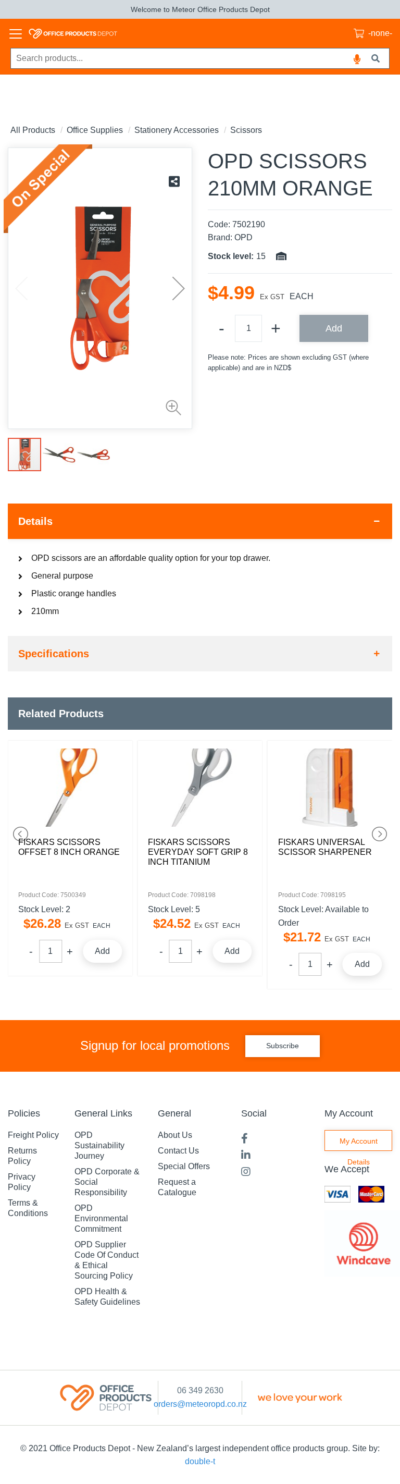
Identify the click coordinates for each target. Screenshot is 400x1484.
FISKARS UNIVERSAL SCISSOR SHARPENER (325, 847)
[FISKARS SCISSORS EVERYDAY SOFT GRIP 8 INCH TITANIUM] (200, 788)
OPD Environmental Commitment (101, 1218)
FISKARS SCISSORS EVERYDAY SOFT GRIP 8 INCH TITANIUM (198, 852)
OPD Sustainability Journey (99, 1145)
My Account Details (359, 1144)
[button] (171, 407)
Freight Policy (33, 1135)
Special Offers (184, 1166)
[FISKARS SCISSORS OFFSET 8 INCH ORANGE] (70, 788)
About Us (175, 1135)
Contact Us (178, 1150)
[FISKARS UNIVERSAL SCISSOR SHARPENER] (330, 788)
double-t (200, 1461)
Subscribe (282, 1045)
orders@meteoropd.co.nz (200, 1404)
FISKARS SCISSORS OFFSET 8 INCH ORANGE (69, 847)
